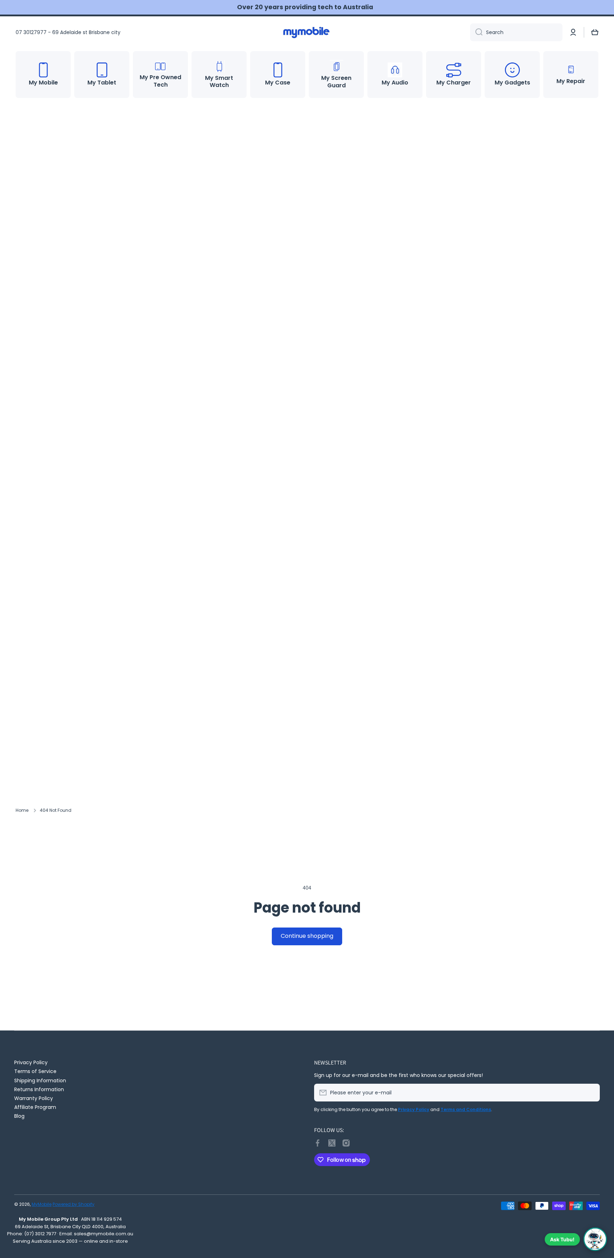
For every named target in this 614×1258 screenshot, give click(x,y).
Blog (19, 1115)
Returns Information (39, 1089)
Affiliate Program (35, 1107)
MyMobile (42, 1204)
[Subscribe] (591, 1092)
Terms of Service (35, 1071)
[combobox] (516, 32)
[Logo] (307, 32)
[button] (594, 32)
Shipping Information (40, 1080)
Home (22, 810)
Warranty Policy (33, 1098)
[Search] (476, 32)
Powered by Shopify (74, 1204)
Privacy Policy (31, 1062)
